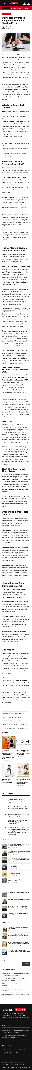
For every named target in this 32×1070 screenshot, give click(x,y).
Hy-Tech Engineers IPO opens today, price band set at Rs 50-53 (19, 852)
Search (4, 960)
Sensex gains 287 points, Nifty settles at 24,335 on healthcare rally (18, 845)
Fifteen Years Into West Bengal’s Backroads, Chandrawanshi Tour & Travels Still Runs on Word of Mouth (19, 951)
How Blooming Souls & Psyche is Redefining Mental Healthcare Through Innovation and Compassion (18, 935)
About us (18, 1067)
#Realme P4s (21, 1049)
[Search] (24, 3)
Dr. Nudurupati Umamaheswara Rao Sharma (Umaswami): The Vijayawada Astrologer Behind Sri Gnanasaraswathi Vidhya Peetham (8, 754)
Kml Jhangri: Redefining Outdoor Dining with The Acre (18, 927)
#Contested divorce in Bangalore (12, 717)
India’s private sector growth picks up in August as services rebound (18, 879)
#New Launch (11, 1049)
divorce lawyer (7, 606)
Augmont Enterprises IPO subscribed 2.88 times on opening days (19, 872)
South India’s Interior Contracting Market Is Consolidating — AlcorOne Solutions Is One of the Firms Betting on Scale (18, 943)
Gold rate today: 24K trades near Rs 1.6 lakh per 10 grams (18, 865)
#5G (4, 1049)
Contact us (26, 1067)
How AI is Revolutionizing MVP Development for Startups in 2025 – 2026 (18, 801)
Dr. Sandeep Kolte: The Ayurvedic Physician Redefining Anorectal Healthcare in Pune (8, 780)
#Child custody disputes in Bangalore (14, 713)
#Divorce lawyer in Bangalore (11, 720)
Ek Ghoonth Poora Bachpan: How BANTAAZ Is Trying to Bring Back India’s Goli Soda (17, 821)
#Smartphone (7, 1052)
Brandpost (6, 14)
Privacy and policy (8, 1067)
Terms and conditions (17, 1064)
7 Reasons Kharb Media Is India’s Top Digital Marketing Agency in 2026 (18, 815)
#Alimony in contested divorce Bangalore (15, 710)
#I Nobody (16, 1052)
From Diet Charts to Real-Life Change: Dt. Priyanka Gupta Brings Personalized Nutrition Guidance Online (23, 780)
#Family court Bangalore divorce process (15, 724)
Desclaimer (5, 1064)
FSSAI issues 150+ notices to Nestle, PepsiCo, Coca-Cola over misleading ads (18, 858)
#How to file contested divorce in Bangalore (15, 728)
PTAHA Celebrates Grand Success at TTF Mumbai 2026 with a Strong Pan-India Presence (23, 752)
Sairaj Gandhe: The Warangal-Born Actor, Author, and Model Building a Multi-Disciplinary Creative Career (18, 808)
